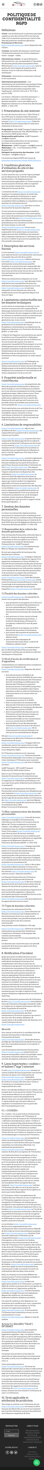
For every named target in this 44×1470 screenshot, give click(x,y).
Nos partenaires (32, 1430)
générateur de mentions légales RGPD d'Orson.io (21, 160)
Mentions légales (32, 1433)
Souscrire (11, 1435)
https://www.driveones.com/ (13, 45)
